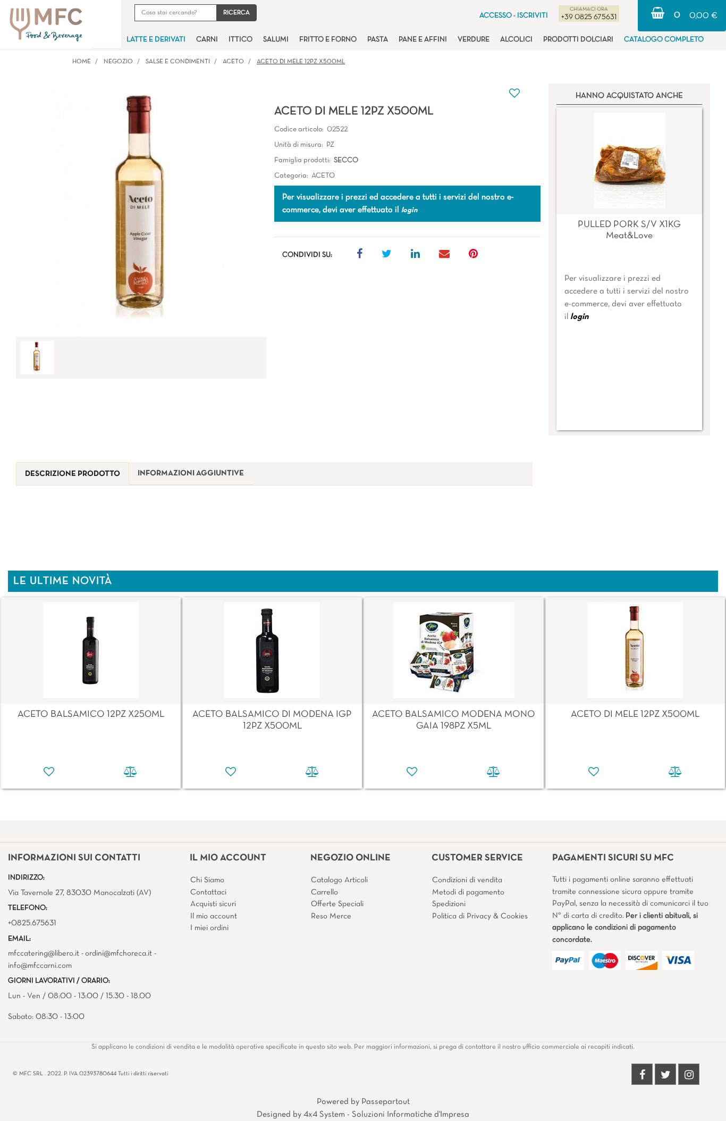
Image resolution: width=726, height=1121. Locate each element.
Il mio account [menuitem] (213, 916)
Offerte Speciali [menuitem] (337, 904)
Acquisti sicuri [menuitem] (213, 904)
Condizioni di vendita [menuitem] (467, 880)
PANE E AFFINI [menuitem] (423, 39)
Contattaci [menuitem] (208, 892)
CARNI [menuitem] (207, 39)
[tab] (72, 474)
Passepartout (385, 1102)
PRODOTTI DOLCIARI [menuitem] (578, 39)
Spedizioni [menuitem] (449, 904)
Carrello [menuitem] (324, 892)
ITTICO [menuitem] (240, 39)
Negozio (118, 61)
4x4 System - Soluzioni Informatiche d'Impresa (386, 1114)
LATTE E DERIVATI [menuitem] (155, 39)
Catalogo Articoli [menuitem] (339, 880)
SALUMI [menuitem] (276, 39)
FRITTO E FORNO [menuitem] (328, 39)
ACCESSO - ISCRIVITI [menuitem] (513, 15)
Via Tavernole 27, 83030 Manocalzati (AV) (79, 893)
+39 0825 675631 (589, 17)
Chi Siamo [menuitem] (207, 880)
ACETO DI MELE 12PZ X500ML (301, 61)
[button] (236, 12)
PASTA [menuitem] (377, 39)
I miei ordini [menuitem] (209, 928)
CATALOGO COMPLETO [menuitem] (664, 39)
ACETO (233, 61)
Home (81, 61)
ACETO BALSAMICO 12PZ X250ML (91, 714)
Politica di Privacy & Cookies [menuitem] (480, 916)
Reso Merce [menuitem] (331, 916)
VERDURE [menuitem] (473, 39)
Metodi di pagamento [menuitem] (468, 892)
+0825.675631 (32, 923)
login (579, 317)
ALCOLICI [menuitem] (516, 39)
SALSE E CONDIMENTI (178, 61)
